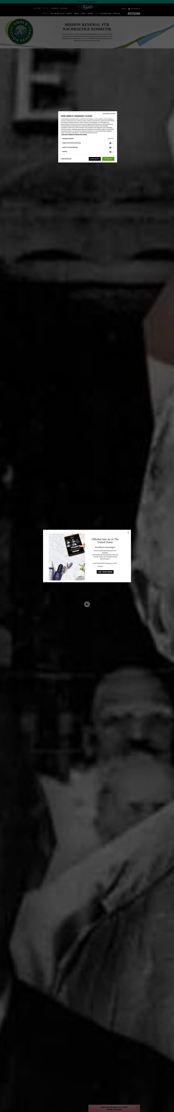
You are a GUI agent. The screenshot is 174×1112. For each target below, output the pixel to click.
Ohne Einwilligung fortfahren (109, 113)
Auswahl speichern (94, 158)
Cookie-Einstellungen (66, 158)
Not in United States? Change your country (105, 563)
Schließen (128, 532)
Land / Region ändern (105, 572)
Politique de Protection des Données (77, 134)
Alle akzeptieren (108, 158)
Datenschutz (64, 134)
